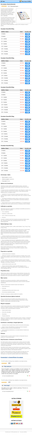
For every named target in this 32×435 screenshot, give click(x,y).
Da (27, 375)
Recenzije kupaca (13, 6)
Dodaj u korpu (27, 34)
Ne (29, 375)
